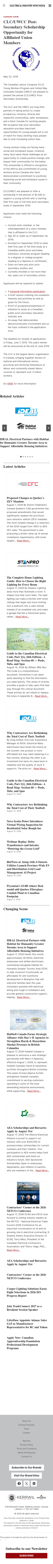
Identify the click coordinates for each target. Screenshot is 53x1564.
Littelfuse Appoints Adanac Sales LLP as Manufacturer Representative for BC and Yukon (27, 1323)
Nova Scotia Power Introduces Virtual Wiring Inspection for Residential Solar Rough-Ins (25, 824)
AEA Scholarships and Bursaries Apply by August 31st (26, 1129)
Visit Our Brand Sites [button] (26, 1475)
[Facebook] (19, 1483)
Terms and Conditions (27, 1448)
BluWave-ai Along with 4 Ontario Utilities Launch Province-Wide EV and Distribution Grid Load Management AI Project (28, 867)
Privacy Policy (26, 1444)
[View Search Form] (4, 5)
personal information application (27, 291)
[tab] (21, 456)
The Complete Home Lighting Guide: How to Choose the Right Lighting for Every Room (26, 581)
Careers (26, 1432)
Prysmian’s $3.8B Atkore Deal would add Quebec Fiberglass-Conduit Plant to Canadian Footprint (25, 891)
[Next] (48, 428)
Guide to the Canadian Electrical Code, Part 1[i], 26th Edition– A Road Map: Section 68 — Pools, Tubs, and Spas (27, 659)
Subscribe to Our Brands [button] (26, 1467)
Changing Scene (11, 17)
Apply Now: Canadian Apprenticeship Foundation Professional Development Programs (23, 1343)
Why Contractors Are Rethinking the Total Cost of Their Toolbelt (27, 734)
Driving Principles (26, 1425)
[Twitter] (27, 1483)
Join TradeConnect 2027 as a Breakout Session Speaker (24, 1307)
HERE (10, 383)
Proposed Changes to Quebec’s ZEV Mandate (25, 499)
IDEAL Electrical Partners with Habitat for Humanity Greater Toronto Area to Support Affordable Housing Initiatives (24, 442)
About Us (26, 1421)
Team (26, 1429)
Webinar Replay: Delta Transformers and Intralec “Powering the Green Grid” (23, 845)
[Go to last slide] (4, 428)
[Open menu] (50, 5)
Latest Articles (14, 466)
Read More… (23, 540)
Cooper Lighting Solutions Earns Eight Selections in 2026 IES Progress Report (27, 1292)
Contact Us (26, 1456)
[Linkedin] (34, 1483)
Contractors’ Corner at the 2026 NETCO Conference (26, 1209)
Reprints (26, 1441)
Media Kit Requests (26, 1452)
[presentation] (26, 419)
